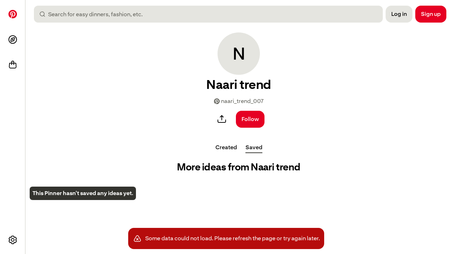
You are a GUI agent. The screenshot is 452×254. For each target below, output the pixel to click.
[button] (239, 53)
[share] (221, 119)
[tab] (226, 147)
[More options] (12, 239)
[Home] (12, 14)
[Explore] (12, 39)
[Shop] (12, 64)
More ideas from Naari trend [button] (239, 167)
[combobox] (211, 14)
